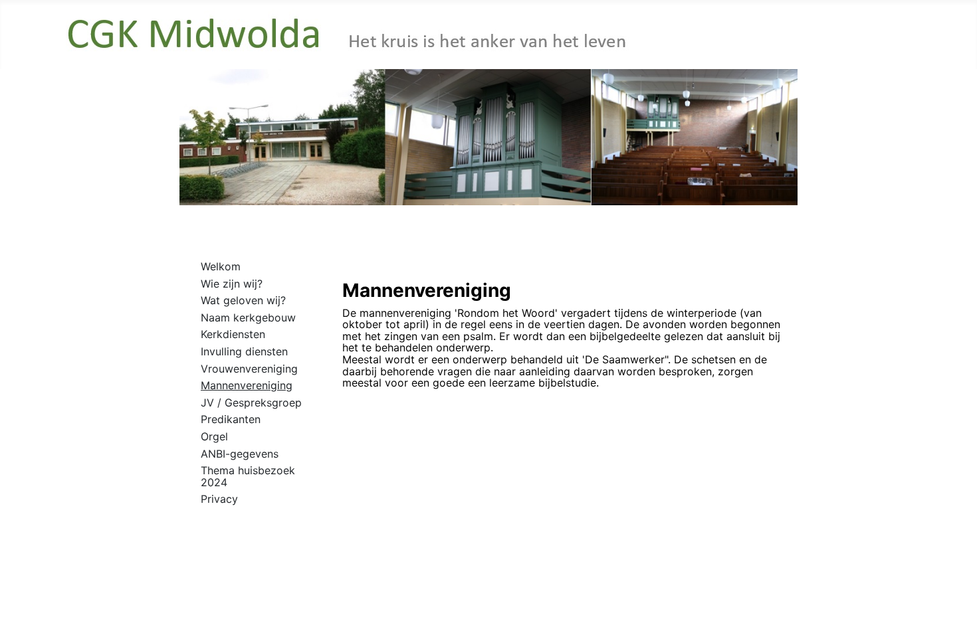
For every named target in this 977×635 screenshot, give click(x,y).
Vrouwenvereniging (249, 368)
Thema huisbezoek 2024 (248, 476)
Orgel (214, 436)
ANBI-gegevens (239, 453)
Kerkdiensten (233, 334)
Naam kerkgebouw (248, 317)
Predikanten (231, 419)
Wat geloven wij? (243, 300)
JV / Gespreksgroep (251, 402)
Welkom (221, 266)
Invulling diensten (244, 351)
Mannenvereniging (246, 385)
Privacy (219, 498)
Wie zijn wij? (232, 283)
